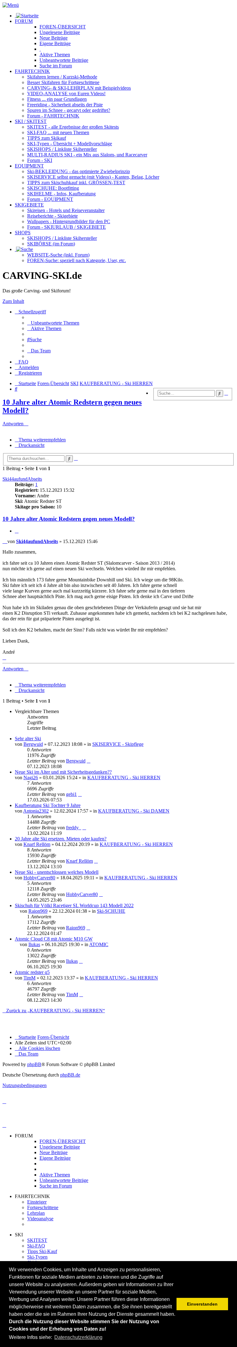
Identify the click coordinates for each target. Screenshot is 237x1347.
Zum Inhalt (13, 301)
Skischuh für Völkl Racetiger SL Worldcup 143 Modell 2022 (74, 905)
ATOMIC (98, 944)
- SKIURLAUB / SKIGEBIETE (66, 227)
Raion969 (38, 911)
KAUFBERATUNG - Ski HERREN (123, 777)
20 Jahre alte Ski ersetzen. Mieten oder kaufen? (60, 838)
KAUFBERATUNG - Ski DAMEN (133, 811)
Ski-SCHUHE (111, 911)
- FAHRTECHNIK (53, 115)
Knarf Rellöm (36, 844)
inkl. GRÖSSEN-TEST (76, 182)
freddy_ (73, 827)
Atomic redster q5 (32, 972)
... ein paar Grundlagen (57, 99)
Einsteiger (37, 1202)
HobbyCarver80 (39, 877)
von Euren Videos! (66, 93)
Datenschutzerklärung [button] (78, 1337)
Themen (55, 54)
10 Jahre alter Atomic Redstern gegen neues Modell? (68, 519)
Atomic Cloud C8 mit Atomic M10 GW (54, 938)
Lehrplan (36, 1213)
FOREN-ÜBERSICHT (63, 26)
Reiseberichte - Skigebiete (52, 216)
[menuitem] (53, 322)
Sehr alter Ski (28, 738)
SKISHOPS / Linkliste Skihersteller (62, 238)
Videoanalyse (40, 1218)
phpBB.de (70, 1074)
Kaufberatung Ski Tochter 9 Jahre (48, 805)
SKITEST (37, 1240)
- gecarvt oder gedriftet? (68, 110)
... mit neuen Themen (58, 132)
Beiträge (60, 32)
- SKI (39, 160)
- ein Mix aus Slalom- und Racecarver (87, 154)
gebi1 (71, 794)
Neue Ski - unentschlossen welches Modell (56, 872)
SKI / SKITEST (31, 121)
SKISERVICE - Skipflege (117, 744)
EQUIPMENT (29, 165)
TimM (29, 977)
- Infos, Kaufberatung (61, 193)
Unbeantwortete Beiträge (64, 1180)
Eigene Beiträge (55, 1158)
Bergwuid (33, 744)
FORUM (24, 21)
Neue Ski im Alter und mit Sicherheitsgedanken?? (63, 772)
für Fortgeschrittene (63, 82)
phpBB (34, 1064)
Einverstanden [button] (202, 1304)
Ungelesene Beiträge (60, 1146)
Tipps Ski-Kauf (42, 1251)
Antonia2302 (36, 811)
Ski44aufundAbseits (22, 479)
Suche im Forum (56, 65)
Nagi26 (30, 777)
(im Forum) (51, 243)
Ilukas (34, 944)
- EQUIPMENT (50, 199)
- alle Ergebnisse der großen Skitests (73, 127)
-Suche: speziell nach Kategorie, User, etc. (76, 260)
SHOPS (23, 232)
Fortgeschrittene (42, 1207)
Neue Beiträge (54, 1152)
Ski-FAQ (36, 1245)
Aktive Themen (55, 1174)
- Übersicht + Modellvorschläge (69, 143)
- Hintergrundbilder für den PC (68, 221)
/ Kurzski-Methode (62, 76)
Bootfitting (53, 188)
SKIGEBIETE (29, 204)
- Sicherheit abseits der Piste (65, 104)
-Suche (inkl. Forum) (58, 254)
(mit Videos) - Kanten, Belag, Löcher (93, 177)
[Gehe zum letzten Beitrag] (88, 760)
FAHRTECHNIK (32, 71)
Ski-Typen (37, 1257)
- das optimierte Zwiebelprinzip (78, 171)
